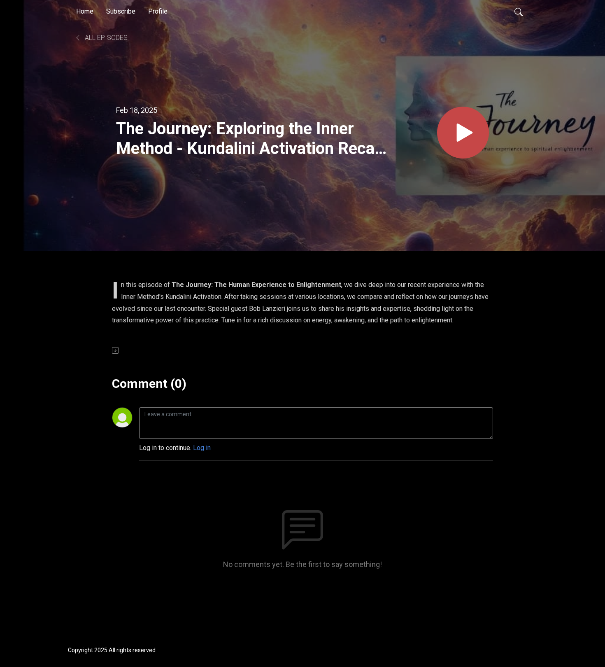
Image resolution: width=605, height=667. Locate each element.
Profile (158, 11)
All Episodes (105, 38)
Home (84, 11)
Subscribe (120, 11)
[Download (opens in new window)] (116, 350)
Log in (202, 448)
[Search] (518, 11)
